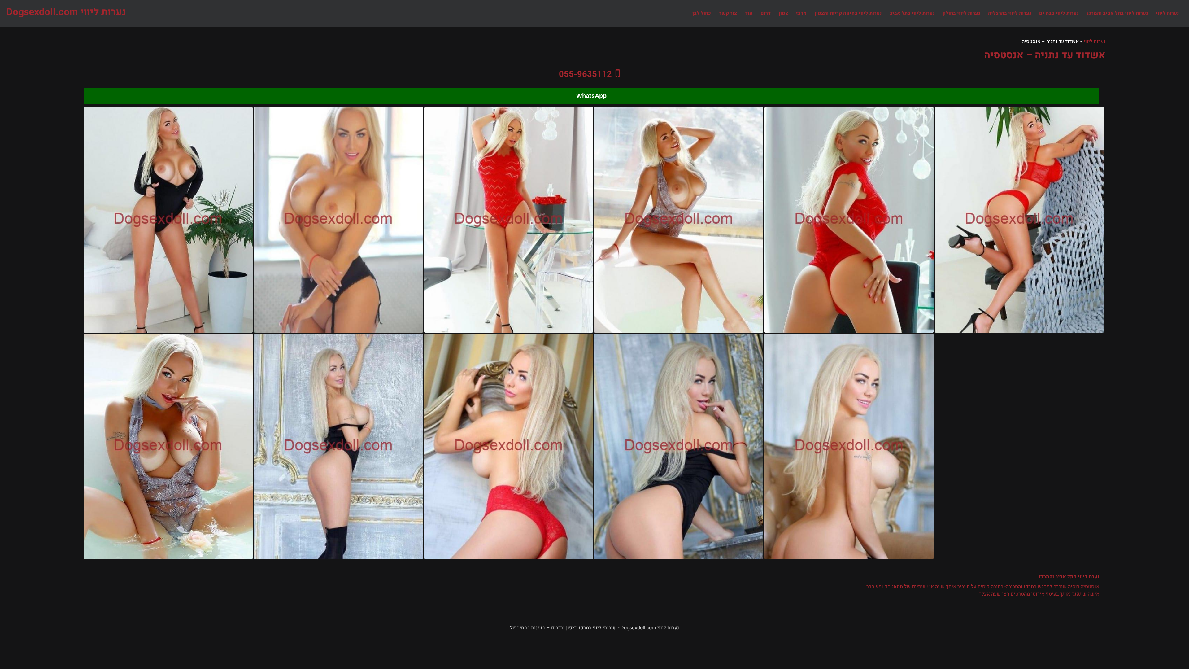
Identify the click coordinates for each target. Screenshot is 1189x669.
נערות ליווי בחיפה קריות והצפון (848, 13)
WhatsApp (591, 95)
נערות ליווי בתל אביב (912, 13)
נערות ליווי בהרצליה (1009, 13)
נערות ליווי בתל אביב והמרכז (1117, 13)
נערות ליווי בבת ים (1058, 13)
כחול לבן (701, 13)
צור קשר (728, 13)
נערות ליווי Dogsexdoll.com (66, 12)
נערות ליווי (1167, 13)
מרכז (801, 13)
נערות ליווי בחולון (961, 13)
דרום (765, 13)
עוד (748, 13)
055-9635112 (585, 74)
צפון (783, 13)
